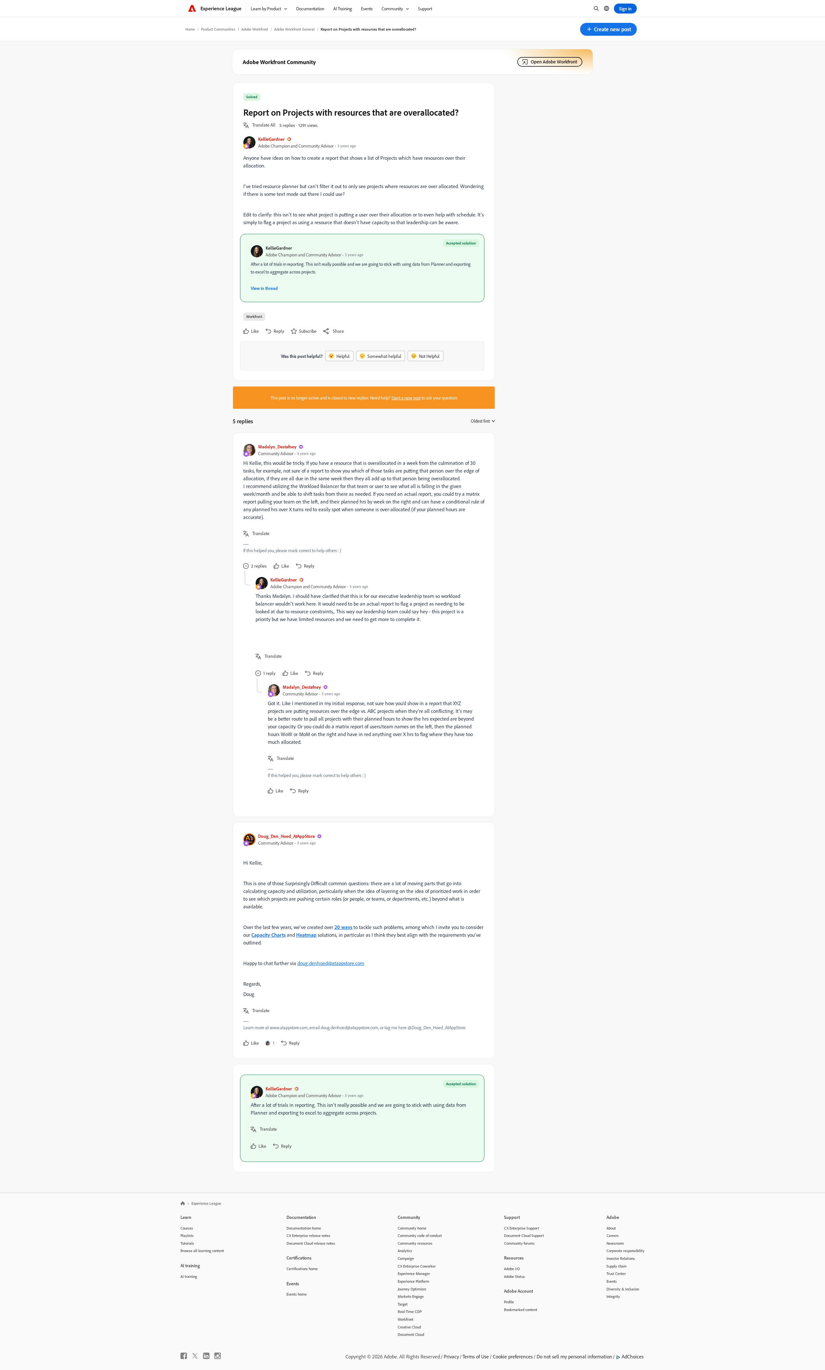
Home (190, 29)
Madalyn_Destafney (277, 446)
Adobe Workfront (254, 29)
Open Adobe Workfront (554, 62)
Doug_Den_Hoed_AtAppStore (286, 836)
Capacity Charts (268, 935)
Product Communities (218, 29)
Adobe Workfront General (294, 29)
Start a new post (406, 397)
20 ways (343, 927)
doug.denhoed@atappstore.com (330, 963)
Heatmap (306, 935)
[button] (608, 29)
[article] (362, 507)
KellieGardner (271, 139)
